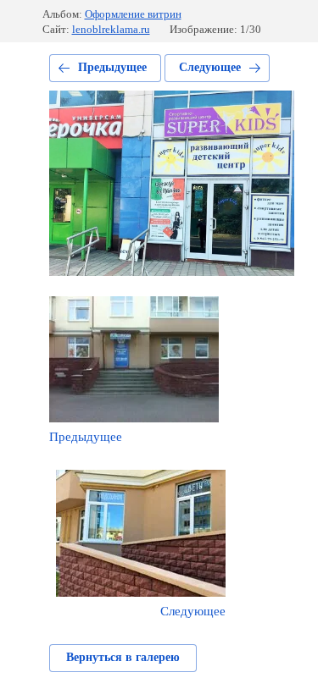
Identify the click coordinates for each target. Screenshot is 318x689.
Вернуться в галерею (123, 657)
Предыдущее (112, 67)
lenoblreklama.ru (111, 29)
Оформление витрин (133, 14)
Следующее (210, 67)
